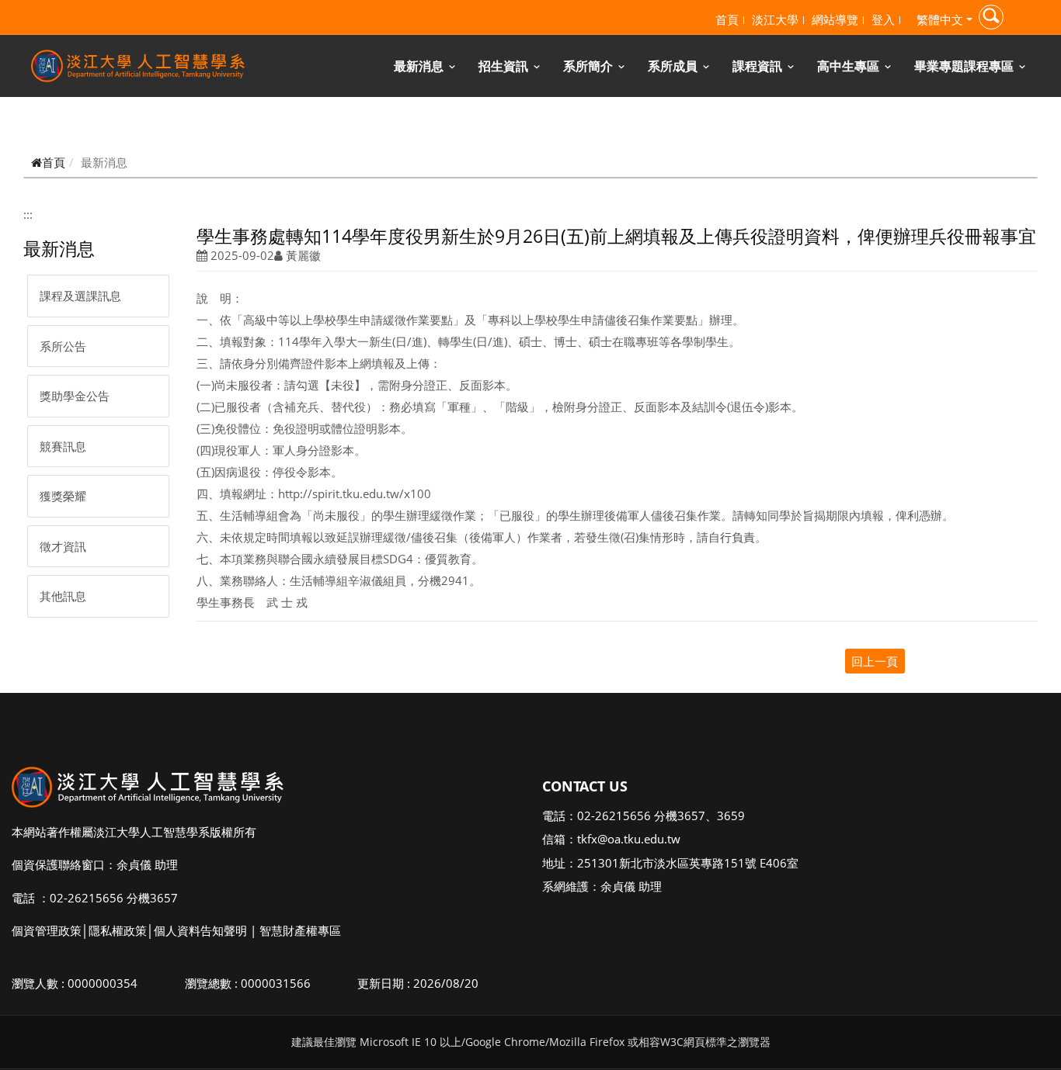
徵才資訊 (63, 546)
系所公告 (63, 346)
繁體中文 (940, 19)
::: (28, 214)
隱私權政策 (118, 930)
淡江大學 (775, 19)
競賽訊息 (63, 446)
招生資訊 (503, 65)
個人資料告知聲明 (200, 930)
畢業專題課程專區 (964, 65)
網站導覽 (835, 19)
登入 (883, 19)
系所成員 (672, 65)
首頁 (727, 19)
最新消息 (419, 65)
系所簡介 (588, 65)
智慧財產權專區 (300, 930)
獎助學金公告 (75, 395)
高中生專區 (848, 65)
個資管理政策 (47, 930)
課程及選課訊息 (80, 295)
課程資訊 (757, 65)
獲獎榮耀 (63, 496)
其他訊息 (63, 596)
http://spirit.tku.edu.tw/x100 (354, 493)
